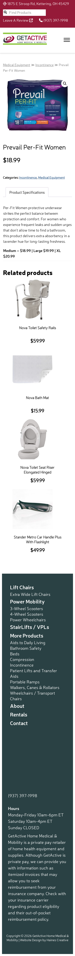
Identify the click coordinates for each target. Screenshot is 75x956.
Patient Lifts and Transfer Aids (33, 673)
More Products (26, 635)
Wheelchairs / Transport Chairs (32, 695)
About (17, 705)
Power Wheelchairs (28, 619)
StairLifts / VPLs (29, 626)
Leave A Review (16, 20)
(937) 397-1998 (55, 20)
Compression (22, 659)
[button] (64, 83)
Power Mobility (27, 601)
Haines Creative (57, 940)
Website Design (31, 940)
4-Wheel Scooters (26, 614)
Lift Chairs (22, 586)
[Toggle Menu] (67, 40)
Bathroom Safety (25, 648)
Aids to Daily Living (27, 642)
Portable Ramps (25, 681)
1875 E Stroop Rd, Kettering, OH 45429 (38, 3)
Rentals (18, 714)
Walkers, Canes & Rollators (34, 687)
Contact (19, 722)
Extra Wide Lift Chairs (30, 594)
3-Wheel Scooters (26, 608)
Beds (14, 653)
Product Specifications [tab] (27, 192)
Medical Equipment (16, 64)
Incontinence (44, 64)
